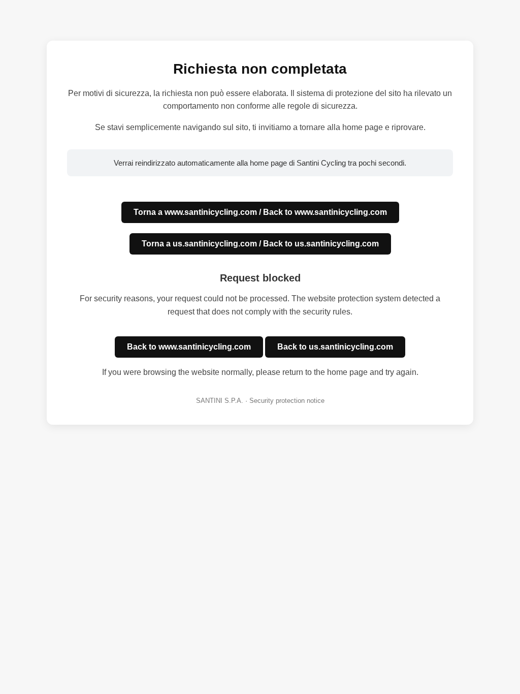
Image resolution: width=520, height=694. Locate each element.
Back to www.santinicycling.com (189, 346)
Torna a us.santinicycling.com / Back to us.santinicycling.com (260, 243)
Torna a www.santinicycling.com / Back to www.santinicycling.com (260, 212)
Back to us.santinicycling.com (335, 346)
